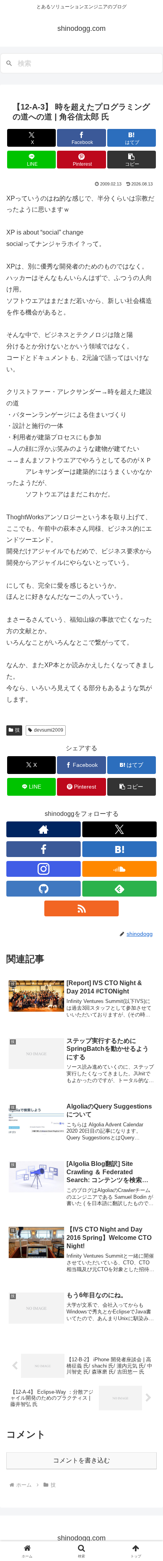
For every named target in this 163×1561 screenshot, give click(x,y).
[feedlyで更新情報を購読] (119, 889)
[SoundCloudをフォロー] (119, 869)
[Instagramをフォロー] (43, 869)
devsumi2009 (48, 730)
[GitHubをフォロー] (43, 889)
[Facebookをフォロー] (43, 849)
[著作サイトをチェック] (43, 829)
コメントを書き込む (81, 1460)
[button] (131, 159)
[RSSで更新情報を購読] (81, 908)
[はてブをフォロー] (119, 849)
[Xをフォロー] (119, 829)
